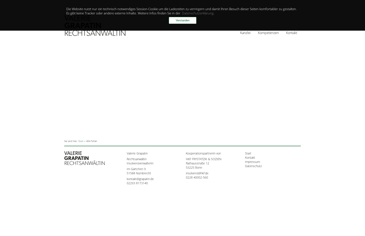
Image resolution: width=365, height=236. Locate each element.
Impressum (252, 162)
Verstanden (182, 20)
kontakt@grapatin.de (140, 179)
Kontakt (291, 32)
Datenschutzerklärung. (198, 13)
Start (248, 153)
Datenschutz (253, 166)
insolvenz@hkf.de (197, 173)
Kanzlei (245, 32)
